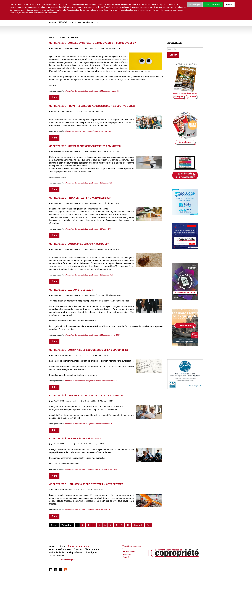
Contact (125, 557)
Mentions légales (68, 560)
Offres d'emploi (128, 551)
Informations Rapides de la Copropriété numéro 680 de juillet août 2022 (91, 469)
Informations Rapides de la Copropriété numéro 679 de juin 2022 (88, 509)
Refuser (229, 4)
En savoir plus (195, 4)
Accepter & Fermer (213, 4)
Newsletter (127, 554)
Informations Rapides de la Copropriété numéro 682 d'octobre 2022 (89, 424)
